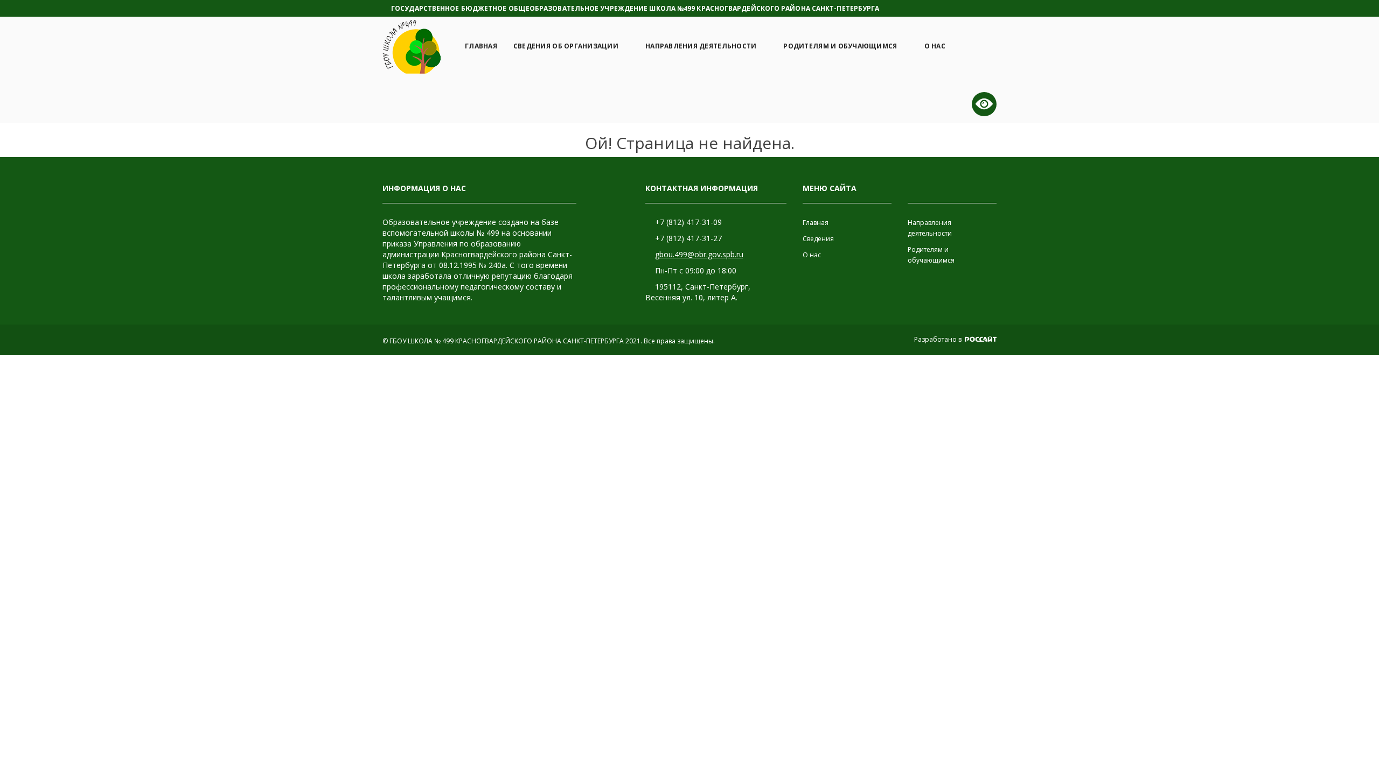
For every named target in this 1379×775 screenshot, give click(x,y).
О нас (934, 46)
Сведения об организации (565, 46)
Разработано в (938, 339)
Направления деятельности (700, 46)
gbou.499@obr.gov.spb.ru (699, 254)
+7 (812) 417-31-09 (688, 222)
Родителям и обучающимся (840, 46)
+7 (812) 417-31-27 (688, 238)
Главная (481, 46)
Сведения (818, 238)
